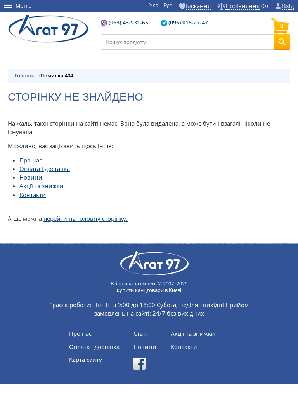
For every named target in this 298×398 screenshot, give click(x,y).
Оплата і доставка (44, 169)
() (246, 6)
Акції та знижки (41, 186)
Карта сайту (85, 360)
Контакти (32, 195)
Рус (167, 5)
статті (141, 334)
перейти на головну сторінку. (85, 218)
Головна (25, 75)
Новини (30, 177)
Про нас (30, 160)
